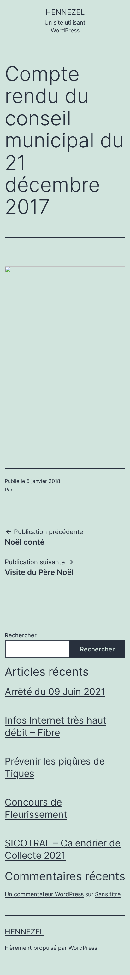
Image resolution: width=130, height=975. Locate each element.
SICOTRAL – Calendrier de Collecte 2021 (63, 849)
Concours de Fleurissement (36, 808)
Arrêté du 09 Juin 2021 (55, 691)
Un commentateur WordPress (44, 894)
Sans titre (108, 894)
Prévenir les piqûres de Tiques (55, 767)
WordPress (82, 947)
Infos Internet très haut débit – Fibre (55, 726)
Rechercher (21, 635)
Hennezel (65, 12)
